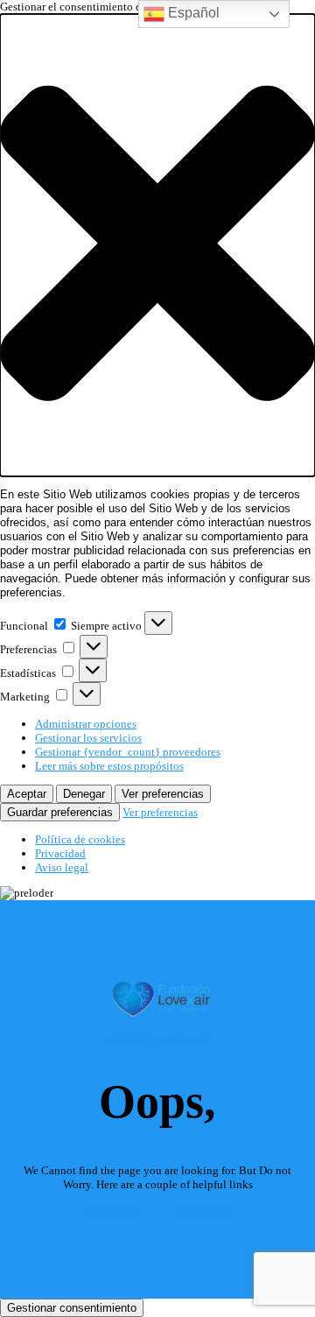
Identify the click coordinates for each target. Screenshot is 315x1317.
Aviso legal (61, 867)
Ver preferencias (163, 793)
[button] (157, 245)
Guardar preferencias (60, 812)
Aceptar (26, 793)
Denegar (84, 793)
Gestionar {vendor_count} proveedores (127, 751)
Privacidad (60, 853)
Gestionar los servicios (88, 737)
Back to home (111, 1210)
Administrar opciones (85, 723)
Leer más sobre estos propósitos (109, 765)
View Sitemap (203, 1210)
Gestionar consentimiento (71, 1307)
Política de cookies (80, 839)
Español (192, 12)
